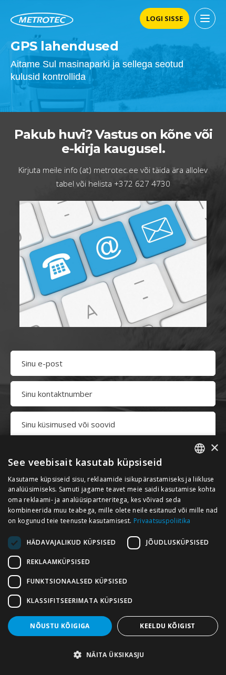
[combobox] (199, 448)
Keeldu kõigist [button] (168, 625)
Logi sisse (164, 18)
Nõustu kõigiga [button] (60, 625)
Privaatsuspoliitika (162, 520)
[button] (113, 655)
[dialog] (113, 555)
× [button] (214, 448)
